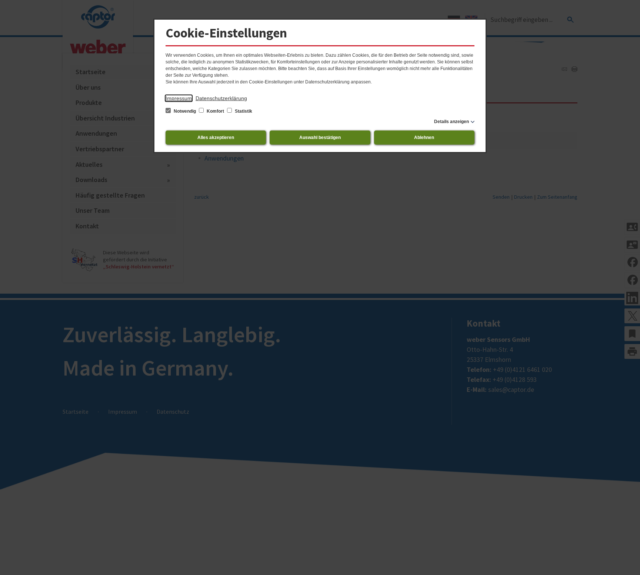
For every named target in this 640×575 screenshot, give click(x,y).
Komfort (215, 111)
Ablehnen (424, 137)
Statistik (243, 111)
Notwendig (185, 111)
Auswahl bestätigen (320, 137)
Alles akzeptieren (215, 137)
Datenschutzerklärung (221, 98)
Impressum (179, 98)
